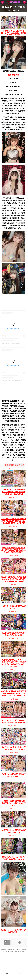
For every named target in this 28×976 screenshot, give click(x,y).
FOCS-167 (13, 497)
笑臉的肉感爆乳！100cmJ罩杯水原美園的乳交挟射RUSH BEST (13, 858)
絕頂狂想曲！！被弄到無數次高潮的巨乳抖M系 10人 (13, 831)
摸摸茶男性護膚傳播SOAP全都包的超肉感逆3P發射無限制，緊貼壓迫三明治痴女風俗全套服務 (13, 579)
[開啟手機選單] (2, 2)
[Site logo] (13, 2)
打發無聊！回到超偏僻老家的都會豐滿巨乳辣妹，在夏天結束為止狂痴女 (13, 803)
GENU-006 (13, 555)
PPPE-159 (13, 638)
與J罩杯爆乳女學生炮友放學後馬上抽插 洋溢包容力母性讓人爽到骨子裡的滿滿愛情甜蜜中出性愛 (13, 520)
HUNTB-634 (13, 725)
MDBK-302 (13, 611)
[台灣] (7, 942)
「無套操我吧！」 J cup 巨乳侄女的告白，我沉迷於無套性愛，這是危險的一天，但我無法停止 (13, 491)
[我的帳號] (24, 2)
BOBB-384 (13, 752)
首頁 (9, 10)
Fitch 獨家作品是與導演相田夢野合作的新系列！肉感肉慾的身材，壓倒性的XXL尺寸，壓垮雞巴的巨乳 (13, 693)
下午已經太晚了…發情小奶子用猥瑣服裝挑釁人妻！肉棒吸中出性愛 (13, 721)
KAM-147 (13, 669)
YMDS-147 (13, 526)
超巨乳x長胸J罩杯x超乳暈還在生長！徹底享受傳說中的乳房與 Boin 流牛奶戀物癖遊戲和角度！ (13, 550)
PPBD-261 (13, 835)
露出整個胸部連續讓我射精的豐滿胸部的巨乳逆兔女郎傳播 (13, 634)
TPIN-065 (13, 584)
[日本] (19, 942)
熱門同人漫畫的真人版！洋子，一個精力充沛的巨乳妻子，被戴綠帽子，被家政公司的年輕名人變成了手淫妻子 (13, 663)
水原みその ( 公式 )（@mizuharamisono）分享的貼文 (14, 343)
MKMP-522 (13, 699)
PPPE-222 (13, 468)
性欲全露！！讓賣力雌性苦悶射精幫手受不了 (13, 607)
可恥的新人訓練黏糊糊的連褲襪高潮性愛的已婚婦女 (13, 775)
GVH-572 (13, 779)
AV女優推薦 (15, 10)
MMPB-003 (13, 808)
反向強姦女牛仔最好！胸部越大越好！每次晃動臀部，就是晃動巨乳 (13, 748)
